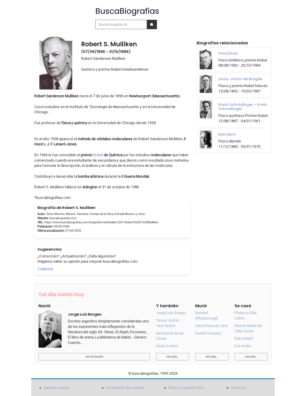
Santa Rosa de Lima (211, 326)
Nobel (98, 155)
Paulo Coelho (167, 346)
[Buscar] (152, 24)
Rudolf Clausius (208, 333)
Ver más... (172, 356)
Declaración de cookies (125, 387)
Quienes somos (56, 387)
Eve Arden (243, 346)
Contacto (238, 387)
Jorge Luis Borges (171, 313)
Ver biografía (94, 356)
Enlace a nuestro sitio (186, 387)
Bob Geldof (244, 338)
